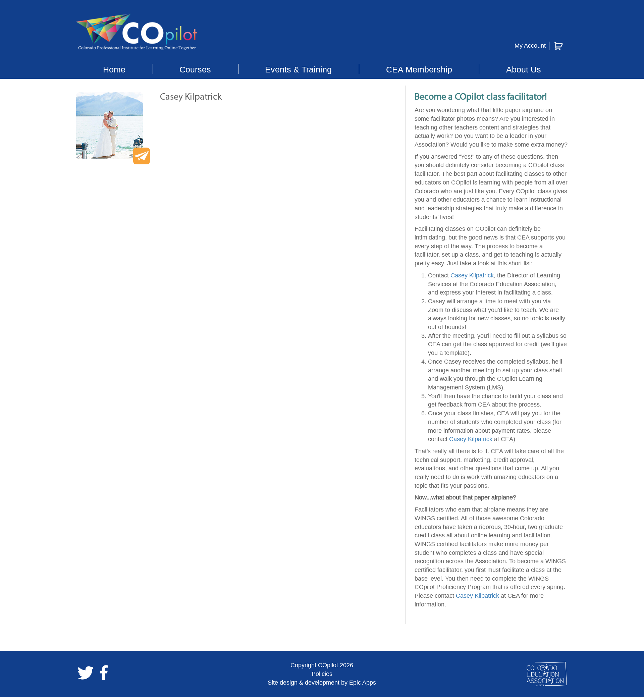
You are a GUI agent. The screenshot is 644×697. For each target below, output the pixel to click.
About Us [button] (523, 69)
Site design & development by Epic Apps (322, 682)
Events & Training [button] (298, 69)
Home (114, 69)
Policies (322, 674)
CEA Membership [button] (419, 69)
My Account (530, 45)
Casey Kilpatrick (472, 275)
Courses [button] (195, 69)
